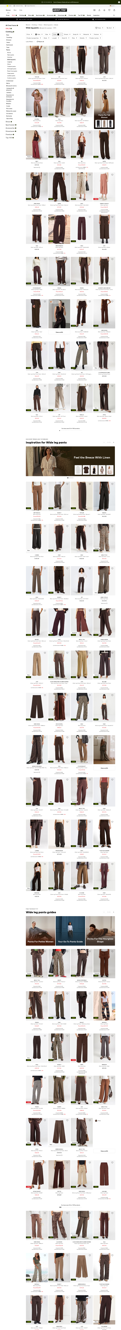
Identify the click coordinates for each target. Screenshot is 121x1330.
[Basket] (114, 10)
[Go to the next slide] (113, 442)
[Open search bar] (113, 15)
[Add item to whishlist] (45, 48)
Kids (20, 10)
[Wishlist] (109, 10)
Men (15, 10)
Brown (56, 25)
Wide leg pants (48, 25)
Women (8, 10)
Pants (40, 25)
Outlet (9, 5)
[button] (100, 27)
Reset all (41, 41)
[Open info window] (119, 2)
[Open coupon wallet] (94, 10)
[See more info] (37, 85)
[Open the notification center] (104, 10)
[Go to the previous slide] (104, 442)
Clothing (34, 25)
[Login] (99, 10)
